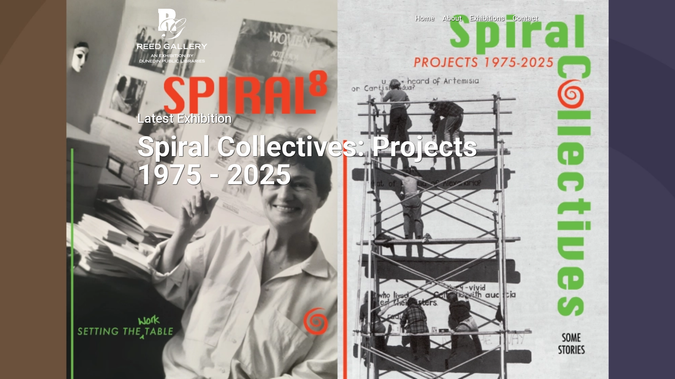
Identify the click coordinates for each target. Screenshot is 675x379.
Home (424, 18)
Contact (525, 18)
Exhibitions (487, 18)
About (452, 18)
